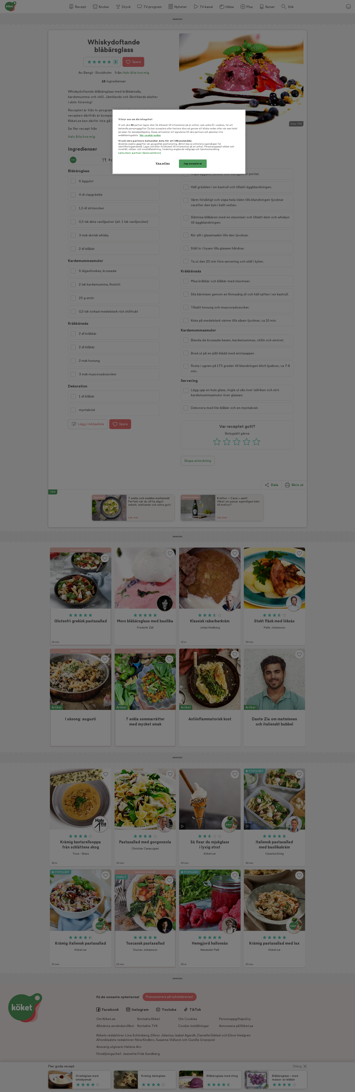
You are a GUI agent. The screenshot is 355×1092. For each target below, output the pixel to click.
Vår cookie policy (150, 135)
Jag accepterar (192, 163)
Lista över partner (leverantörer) (139, 153)
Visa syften (163, 163)
